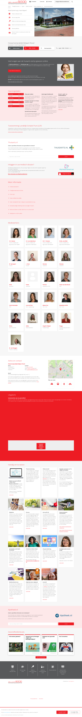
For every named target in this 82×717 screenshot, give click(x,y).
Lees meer (60, 109)
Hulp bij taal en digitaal (32, 582)
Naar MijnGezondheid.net (14, 70)
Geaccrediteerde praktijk (15, 198)
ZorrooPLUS (46, 512)
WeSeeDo (45, 478)
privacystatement (7, 712)
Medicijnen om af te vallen (16, 213)
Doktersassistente (14, 186)
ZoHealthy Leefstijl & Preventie (14, 549)
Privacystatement (33, 698)
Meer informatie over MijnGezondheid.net (17, 174)
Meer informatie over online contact (15, 81)
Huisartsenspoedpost (48, 6)
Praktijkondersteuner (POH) (16, 190)
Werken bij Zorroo (13, 582)
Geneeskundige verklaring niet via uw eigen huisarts (22, 205)
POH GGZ (12, 194)
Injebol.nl (45, 586)
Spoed (23, 6)
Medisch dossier (29, 6)
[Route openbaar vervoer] (58, 383)
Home (9, 6)
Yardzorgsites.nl (71, 681)
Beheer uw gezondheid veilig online (15, 481)
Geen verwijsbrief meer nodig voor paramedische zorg (22, 202)
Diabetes (11, 512)
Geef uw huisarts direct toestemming (15, 132)
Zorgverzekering (47, 549)
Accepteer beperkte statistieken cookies (41, 446)
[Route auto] (51, 383)
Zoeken (66, 156)
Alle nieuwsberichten (41, 657)
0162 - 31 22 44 (32, 48)
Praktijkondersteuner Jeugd (64, 549)
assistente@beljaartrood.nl (32, 369)
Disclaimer (41, 698)
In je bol (45, 582)
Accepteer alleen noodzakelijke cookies (74, 712)
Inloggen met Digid (66, 173)
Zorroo (28, 512)
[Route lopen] (64, 383)
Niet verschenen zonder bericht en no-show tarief (22, 209)
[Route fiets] (70, 383)
